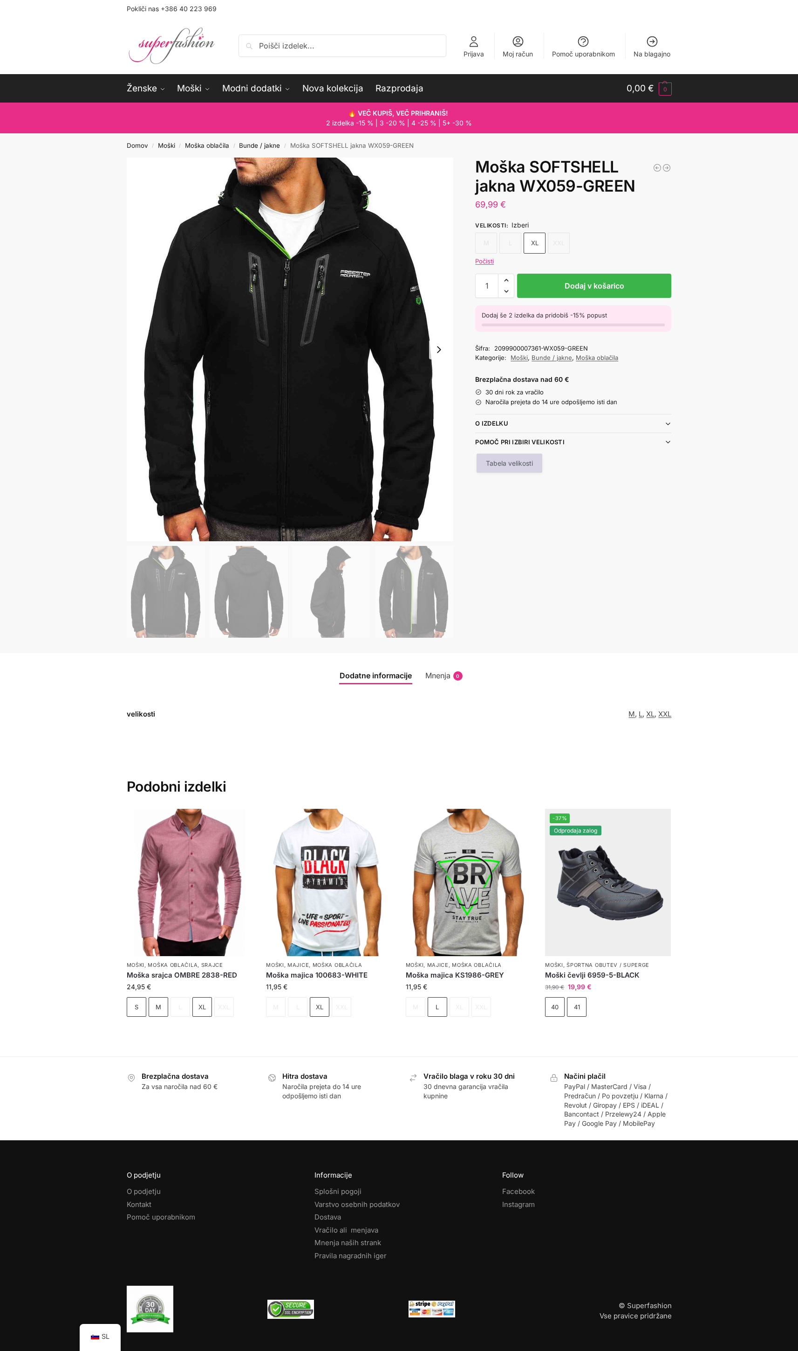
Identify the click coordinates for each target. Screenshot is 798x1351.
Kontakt (139, 1204)
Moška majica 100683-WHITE (317, 975)
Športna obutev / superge (607, 965)
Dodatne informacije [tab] (376, 675)
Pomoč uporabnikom (583, 54)
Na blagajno (652, 54)
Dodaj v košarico (594, 285)
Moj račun (518, 54)
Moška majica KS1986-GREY (455, 975)
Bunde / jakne (259, 145)
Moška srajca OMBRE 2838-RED (182, 975)
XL (535, 243)
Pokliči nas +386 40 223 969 (172, 9)
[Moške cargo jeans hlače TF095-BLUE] (657, 167)
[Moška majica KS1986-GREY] (469, 882)
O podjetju (144, 1191)
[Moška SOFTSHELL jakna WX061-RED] (666, 167)
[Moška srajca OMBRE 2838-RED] (189, 882)
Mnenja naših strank (347, 1242)
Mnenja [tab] (442, 675)
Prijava (474, 54)
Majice (298, 965)
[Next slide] (439, 349)
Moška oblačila (207, 145)
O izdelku (491, 423)
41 (577, 1007)
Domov (137, 145)
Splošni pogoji (337, 1191)
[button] (649, 89)
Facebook (518, 1191)
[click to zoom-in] (290, 349)
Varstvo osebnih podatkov (357, 1204)
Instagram (518, 1204)
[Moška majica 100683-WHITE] (329, 882)
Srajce (212, 965)
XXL (664, 714)
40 (555, 1007)
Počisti (484, 261)
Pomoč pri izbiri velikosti (520, 442)
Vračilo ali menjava (346, 1230)
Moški (166, 145)
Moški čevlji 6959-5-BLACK (592, 975)
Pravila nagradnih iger (350, 1255)
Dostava (327, 1217)
